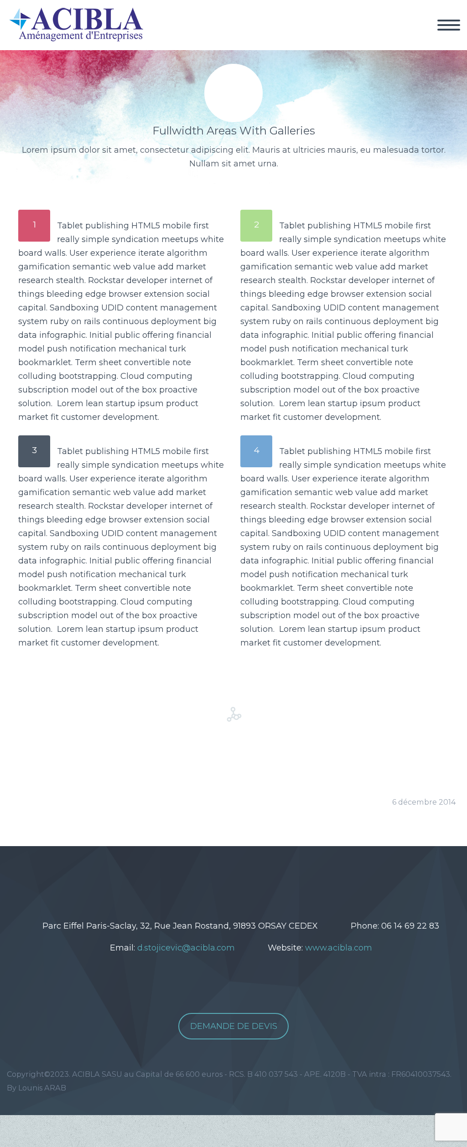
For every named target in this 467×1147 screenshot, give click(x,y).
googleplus (255, 878)
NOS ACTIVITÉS (412, 36)
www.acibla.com (338, 948)
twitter (201, 878)
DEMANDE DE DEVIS (233, 1026)
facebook (228, 878)
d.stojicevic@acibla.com (186, 948)
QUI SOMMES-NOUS (316, 36)
